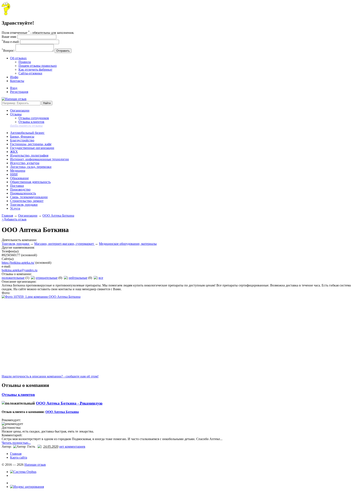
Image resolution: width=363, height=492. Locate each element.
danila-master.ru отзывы (26, 125)
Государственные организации (32, 148)
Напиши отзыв (35, 464)
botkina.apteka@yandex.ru (19, 270)
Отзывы (16, 114)
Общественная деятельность (30, 182)
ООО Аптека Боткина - (69, 403)
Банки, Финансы (22, 136)
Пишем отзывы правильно (37, 65)
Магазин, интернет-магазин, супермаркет (64, 243)
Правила (24, 62)
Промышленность (23, 193)
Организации (19, 110)
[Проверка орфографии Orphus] (23, 472)
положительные (13, 278)
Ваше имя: (9, 36)
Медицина (17, 170)
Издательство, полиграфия (29, 155)
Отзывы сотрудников (33, 118)
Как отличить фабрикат (35, 69)
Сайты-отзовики (30, 73)
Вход (13, 88)
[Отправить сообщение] (6, 14)
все (101, 278)
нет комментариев (72, 446)
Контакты (17, 81)
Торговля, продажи (24, 204)
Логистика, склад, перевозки (30, 167)
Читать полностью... (16, 443)
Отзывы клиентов (31, 122)
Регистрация (19, 92)
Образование (19, 178)
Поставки (17, 185)
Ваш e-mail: (10, 42)
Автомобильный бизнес (27, 133)
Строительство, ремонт (26, 201)
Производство (20, 189)
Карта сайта (18, 457)
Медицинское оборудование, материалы (128, 243)
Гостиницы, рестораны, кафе (30, 144)
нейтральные (78, 278)
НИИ (14, 174)
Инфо (14, 77)
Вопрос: (8, 50)
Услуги (15, 208)
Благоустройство (22, 140)
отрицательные (47, 278)
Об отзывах (18, 58)
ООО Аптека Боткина (58, 215)
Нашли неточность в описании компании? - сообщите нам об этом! (50, 376)
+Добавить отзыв (14, 219)
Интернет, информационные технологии (39, 159)
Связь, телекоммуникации (29, 197)
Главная (7, 215)
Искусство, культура (24, 163)
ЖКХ (14, 151)
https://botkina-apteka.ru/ (18, 262)
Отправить (63, 50)
